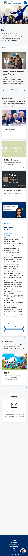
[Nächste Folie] (25, 336)
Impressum (14, 540)
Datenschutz (14, 542)
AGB (14, 548)
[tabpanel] (14, 369)
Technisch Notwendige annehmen (14, 327)
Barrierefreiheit (14, 550)
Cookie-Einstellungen (14, 324)
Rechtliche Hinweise (14, 546)
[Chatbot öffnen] (23, 551)
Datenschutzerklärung (10, 233)
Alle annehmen (14, 331)
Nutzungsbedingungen (14, 544)
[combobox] (14, 47)
